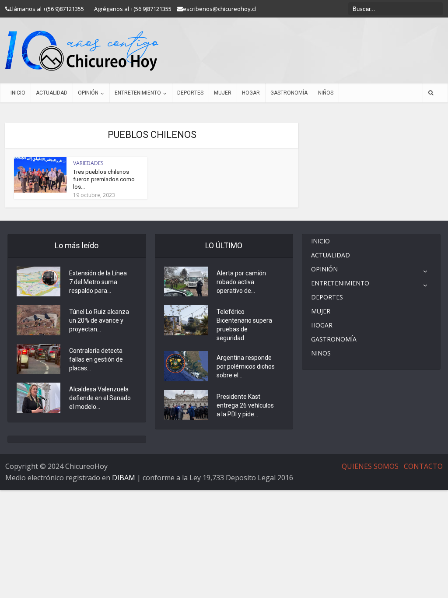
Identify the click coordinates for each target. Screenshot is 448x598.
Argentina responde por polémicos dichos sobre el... (246, 366)
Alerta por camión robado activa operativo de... (241, 282)
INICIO (17, 93)
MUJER (222, 93)
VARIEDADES (88, 163)
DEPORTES (190, 93)
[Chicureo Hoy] (81, 51)
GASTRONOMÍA (289, 93)
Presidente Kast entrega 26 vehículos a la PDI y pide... (245, 405)
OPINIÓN (88, 93)
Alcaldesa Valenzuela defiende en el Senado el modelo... (100, 398)
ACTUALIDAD (51, 93)
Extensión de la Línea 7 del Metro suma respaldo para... (98, 282)
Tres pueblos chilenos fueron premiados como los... (104, 179)
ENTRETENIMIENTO (138, 93)
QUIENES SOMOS (370, 466)
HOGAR (251, 93)
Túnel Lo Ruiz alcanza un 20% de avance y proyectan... (99, 320)
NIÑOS (325, 93)
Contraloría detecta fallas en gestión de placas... (96, 359)
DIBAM (123, 477)
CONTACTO (423, 466)
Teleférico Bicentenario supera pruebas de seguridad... (244, 324)
